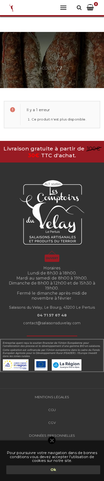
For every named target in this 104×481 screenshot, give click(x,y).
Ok (53, 469)
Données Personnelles (52, 435)
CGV (52, 423)
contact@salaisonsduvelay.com (52, 323)
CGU (52, 410)
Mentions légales (52, 397)
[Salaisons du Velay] (12, 8)
